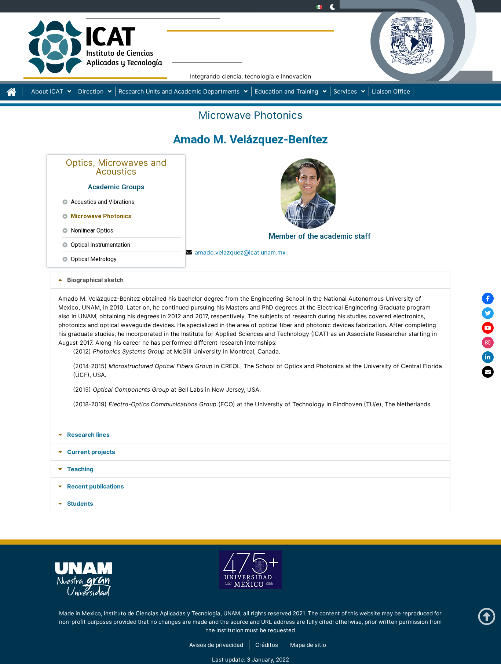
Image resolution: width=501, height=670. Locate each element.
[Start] (14, 91)
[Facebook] (488, 298)
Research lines (88, 434)
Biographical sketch (95, 279)
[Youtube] (488, 328)
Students (80, 503)
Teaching (80, 469)
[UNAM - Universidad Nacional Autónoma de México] (417, 46)
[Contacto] (488, 372)
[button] (250, 279)
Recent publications (95, 486)
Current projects (91, 451)
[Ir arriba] (486, 616)
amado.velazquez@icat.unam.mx (240, 252)
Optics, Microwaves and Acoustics (116, 167)
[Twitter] (488, 313)
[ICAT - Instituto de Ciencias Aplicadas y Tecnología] (83, 49)
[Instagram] (488, 342)
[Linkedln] (488, 357)
